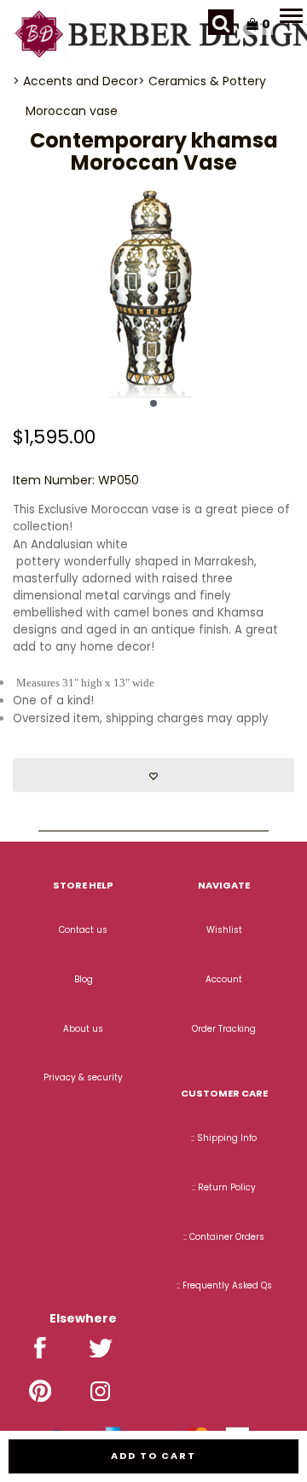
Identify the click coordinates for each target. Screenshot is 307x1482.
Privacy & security (83, 1077)
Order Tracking (224, 1028)
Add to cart (153, 1455)
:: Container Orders (223, 1236)
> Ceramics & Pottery (202, 81)
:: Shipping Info (224, 1138)
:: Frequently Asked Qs (224, 1285)
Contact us (83, 929)
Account (224, 979)
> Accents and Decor (75, 81)
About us (83, 1028)
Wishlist (224, 929)
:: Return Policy (224, 1187)
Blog (83, 979)
